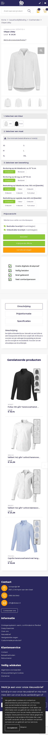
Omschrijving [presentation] (24, 306)
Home (3, 20)
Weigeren (23, 727)
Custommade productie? (11, 640)
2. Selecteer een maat (13, 131)
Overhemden (34, 20)
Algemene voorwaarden (11, 670)
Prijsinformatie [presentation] (23, 314)
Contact (4, 652)
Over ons (4, 631)
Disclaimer (5, 676)
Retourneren (6, 658)
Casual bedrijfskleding (17, 20)
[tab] (24, 306)
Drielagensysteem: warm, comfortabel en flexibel (21, 625)
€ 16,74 (11, 411)
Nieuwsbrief (6, 634)
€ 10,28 (11, 562)
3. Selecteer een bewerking (16, 163)
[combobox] (13, 11)
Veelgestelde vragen (9, 637)
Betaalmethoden (8, 655)
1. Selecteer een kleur (13, 116)
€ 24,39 (11, 461)
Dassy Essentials (7, 628)
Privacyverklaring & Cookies (12, 673)
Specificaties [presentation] (24, 321)
